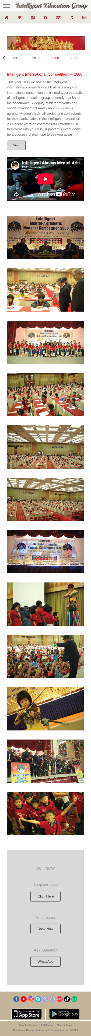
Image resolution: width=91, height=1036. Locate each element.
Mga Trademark (28, 1025)
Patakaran (47, 1025)
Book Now (45, 929)
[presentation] (3, 58)
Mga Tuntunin (64, 1025)
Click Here (46, 896)
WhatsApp (45, 961)
